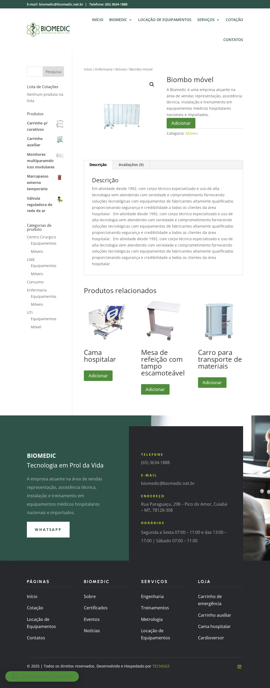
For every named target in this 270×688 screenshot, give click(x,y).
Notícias (92, 631)
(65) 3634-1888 (116, 4)
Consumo (35, 281)
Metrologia (152, 619)
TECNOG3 (161, 666)
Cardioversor (211, 638)
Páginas (38, 581)
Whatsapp (48, 529)
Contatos (233, 39)
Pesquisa (53, 71)
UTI (30, 312)
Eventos (92, 619)
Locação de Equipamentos (164, 19)
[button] (152, 84)
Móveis (121, 69)
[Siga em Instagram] (239, 666)
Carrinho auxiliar (214, 615)
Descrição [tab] (98, 164)
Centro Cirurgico (41, 236)
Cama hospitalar (214, 626)
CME (31, 259)
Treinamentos (155, 608)
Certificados (96, 608)
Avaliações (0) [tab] (131, 164)
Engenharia (152, 596)
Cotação (234, 19)
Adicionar (181, 123)
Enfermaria (103, 69)
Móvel (36, 326)
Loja (204, 581)
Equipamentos (43, 243)
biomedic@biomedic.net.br (61, 4)
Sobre (90, 596)
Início (97, 19)
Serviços (206, 19)
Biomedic (118, 19)
